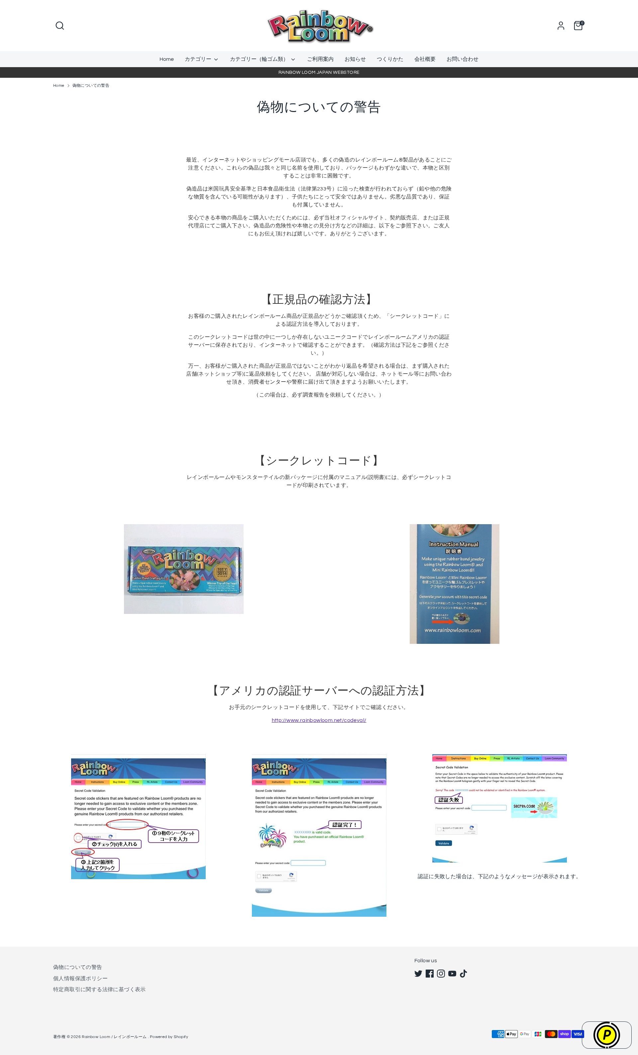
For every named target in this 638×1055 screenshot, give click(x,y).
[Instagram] (441, 974)
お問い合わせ (462, 59)
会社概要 (425, 59)
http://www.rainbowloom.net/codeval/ (319, 720)
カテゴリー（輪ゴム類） (259, 59)
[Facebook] (430, 974)
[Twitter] (418, 974)
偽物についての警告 (91, 85)
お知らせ (355, 59)
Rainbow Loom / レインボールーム (115, 1037)
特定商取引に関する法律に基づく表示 (99, 989)
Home (167, 59)
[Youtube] (452, 974)
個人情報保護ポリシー (80, 978)
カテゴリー (198, 59)
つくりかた (390, 59)
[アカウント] (561, 25)
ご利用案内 (320, 59)
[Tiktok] (464, 974)
